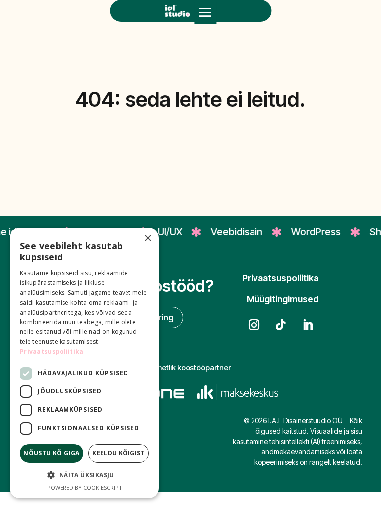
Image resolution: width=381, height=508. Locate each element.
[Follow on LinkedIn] (307, 325)
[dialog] (84, 363)
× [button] (147, 238)
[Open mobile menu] (205, 13)
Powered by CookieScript (84, 487)
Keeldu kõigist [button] (118, 453)
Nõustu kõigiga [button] (51, 453)
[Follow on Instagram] (254, 325)
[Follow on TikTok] (281, 325)
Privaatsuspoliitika (52, 351)
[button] (84, 475)
